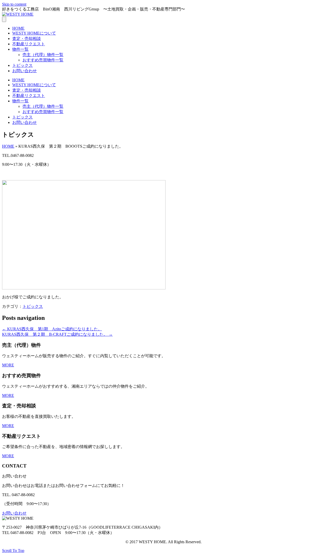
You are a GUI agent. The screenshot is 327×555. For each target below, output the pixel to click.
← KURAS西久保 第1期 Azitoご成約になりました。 (52, 329)
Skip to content (14, 4)
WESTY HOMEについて (34, 33)
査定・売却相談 (26, 38)
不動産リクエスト (28, 44)
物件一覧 (20, 49)
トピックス (22, 65)
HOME (18, 28)
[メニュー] (4, 19)
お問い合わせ (24, 71)
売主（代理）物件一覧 (42, 54)
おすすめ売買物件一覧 (42, 60)
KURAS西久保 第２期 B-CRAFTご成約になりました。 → (57, 334)
